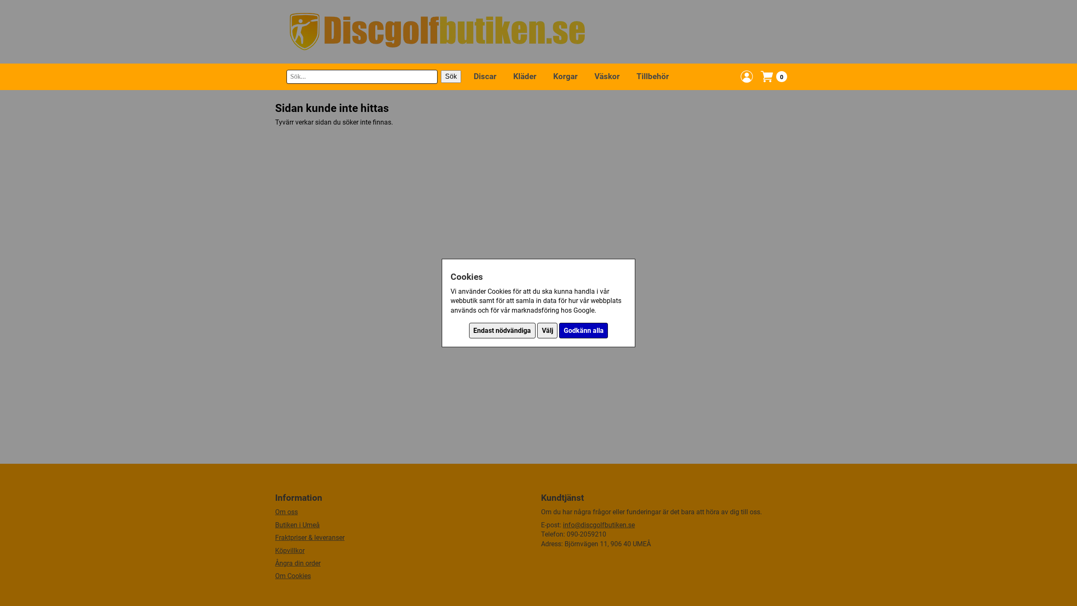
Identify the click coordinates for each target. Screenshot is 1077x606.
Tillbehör (653, 76)
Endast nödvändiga (502, 331)
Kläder (524, 76)
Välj (547, 331)
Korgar (565, 76)
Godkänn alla (584, 331)
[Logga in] (746, 76)
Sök (451, 76)
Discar (485, 76)
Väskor (607, 76)
